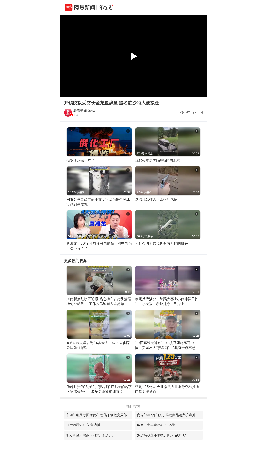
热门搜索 (133, 406)
